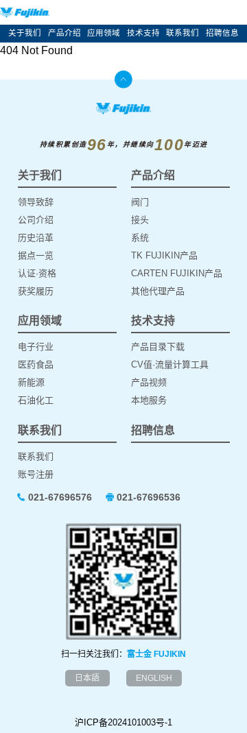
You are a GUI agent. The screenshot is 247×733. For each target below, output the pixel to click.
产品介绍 (64, 33)
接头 (140, 220)
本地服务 (149, 400)
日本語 (87, 678)
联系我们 (182, 33)
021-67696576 (60, 497)
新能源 (31, 382)
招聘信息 (222, 33)
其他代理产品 (158, 291)
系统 (140, 237)
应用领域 (103, 33)
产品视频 (149, 382)
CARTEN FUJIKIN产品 (176, 273)
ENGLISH (154, 678)
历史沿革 (36, 237)
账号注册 (36, 474)
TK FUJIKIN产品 (164, 255)
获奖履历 (36, 291)
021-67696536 (148, 497)
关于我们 (24, 33)
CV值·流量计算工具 (170, 364)
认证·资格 (37, 273)
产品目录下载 (158, 346)
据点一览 (36, 255)
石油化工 (36, 400)
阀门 (140, 202)
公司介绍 (36, 220)
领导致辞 (36, 202)
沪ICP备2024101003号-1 (123, 722)
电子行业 (36, 346)
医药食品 (36, 364)
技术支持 (143, 33)
